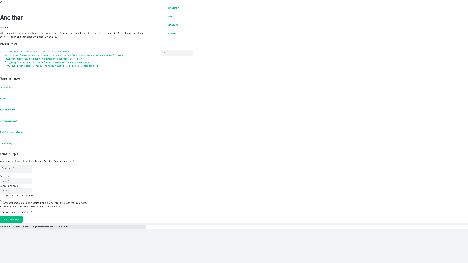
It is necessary (6, 143)
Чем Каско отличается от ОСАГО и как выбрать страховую (37, 51)
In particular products (9, 121)
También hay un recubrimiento (12, 132)
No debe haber (6, 87)
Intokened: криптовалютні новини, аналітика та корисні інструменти (43, 58)
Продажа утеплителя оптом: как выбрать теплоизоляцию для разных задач (47, 62)
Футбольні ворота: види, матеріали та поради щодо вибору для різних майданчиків (51, 65)
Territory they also (7, 109)
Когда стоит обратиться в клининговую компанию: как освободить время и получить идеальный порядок (64, 55)
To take (3, 98)
